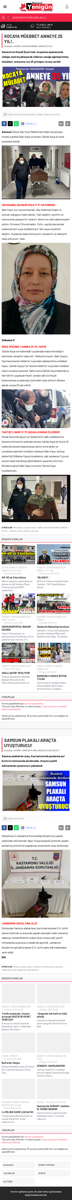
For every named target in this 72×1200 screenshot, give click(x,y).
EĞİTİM (5, 567)
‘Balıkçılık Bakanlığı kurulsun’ (53, 626)
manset (13, 531)
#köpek (16, 966)
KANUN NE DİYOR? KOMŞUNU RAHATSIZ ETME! (35, 17)
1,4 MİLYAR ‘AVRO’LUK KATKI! (18, 1112)
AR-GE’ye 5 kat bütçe (14, 577)
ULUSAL (17, 570)
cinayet (27, 527)
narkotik (45, 966)
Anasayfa (8, 46)
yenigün (35, 531)
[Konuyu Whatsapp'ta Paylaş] (16, 123)
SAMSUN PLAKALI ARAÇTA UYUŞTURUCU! (20, 970)
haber (34, 527)
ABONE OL (31, 123)
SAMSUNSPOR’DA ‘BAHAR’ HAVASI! (16, 628)
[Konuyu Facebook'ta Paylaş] (4, 123)
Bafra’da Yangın (11, 1062)
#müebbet (18, 527)
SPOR (4, 619)
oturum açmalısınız (33, 703)
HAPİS (40, 527)
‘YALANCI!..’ (43, 577)
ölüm (19, 531)
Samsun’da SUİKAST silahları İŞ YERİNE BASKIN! (53, 1107)
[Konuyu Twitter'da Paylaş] (10, 123)
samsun (26, 531)
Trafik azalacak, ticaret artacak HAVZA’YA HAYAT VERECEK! (16, 1016)
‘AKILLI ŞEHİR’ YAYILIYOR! (16, 672)
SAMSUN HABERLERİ (56, 567)
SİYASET (41, 570)
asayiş (24, 966)
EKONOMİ (41, 616)
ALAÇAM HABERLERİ (54, 1006)
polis (52, 966)
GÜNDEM (13, 567)
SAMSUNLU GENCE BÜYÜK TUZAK (52, 677)
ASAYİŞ (17, 46)
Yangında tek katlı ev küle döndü (52, 1015)
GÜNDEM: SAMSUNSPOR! (51, 1065)
